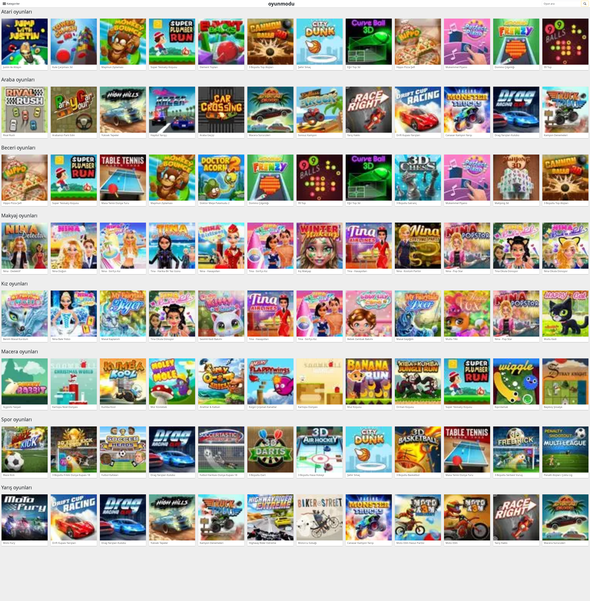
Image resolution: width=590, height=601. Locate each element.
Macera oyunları (19, 351)
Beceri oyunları (18, 147)
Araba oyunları (18, 79)
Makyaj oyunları (19, 215)
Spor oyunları (16, 419)
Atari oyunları (16, 11)
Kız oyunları (14, 283)
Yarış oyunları (16, 487)
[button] (11, 4)
